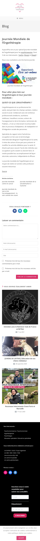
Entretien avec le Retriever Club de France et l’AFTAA (20, 328)
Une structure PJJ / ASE (11, 455)
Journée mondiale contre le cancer (8, 183)
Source (4, 171)
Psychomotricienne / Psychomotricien (15, 431)
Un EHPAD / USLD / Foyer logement (15, 450)
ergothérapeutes (27, 52)
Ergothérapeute (9, 433)
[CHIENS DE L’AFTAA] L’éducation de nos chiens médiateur (20, 359)
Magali (33, 55)
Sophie (21, 55)
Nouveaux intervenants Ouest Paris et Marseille (20, 407)
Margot (26, 55)
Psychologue (8, 436)
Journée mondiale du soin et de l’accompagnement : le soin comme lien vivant (10, 192)
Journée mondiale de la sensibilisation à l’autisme (28, 184)
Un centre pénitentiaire (11, 460)
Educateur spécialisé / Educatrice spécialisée (17, 438)
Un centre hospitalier (10, 458)
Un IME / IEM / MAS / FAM (12, 453)
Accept (21, 538)
